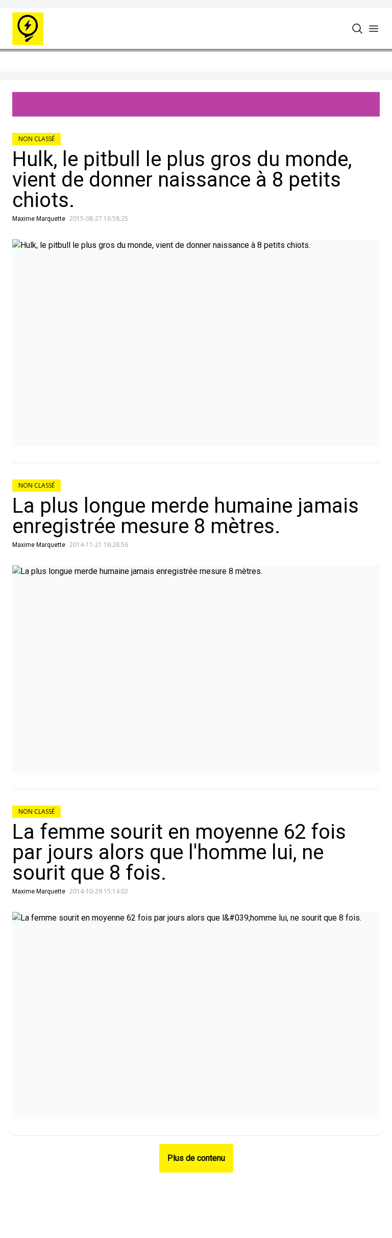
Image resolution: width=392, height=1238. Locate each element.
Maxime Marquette (38, 218)
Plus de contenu (196, 1158)
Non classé (36, 138)
